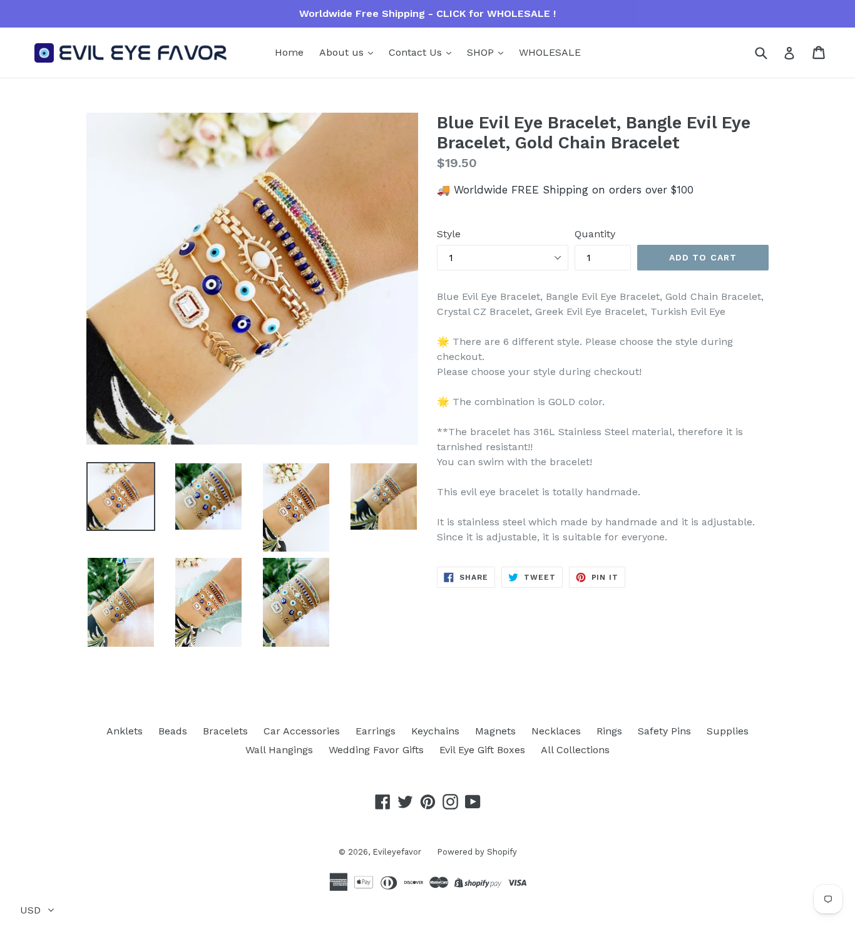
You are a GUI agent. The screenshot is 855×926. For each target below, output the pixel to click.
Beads (172, 731)
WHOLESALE (550, 52)
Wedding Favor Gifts (376, 750)
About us (343, 52)
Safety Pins (664, 731)
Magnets (495, 731)
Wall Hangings (279, 750)
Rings (609, 731)
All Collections (575, 750)
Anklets (124, 731)
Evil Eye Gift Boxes (482, 750)
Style (449, 234)
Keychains (435, 731)
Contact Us (417, 52)
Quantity (595, 234)
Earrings (376, 731)
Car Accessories (302, 731)
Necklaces (556, 731)
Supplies (728, 731)
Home (289, 52)
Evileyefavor (396, 852)
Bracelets (225, 731)
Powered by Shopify (477, 852)
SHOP (482, 52)
